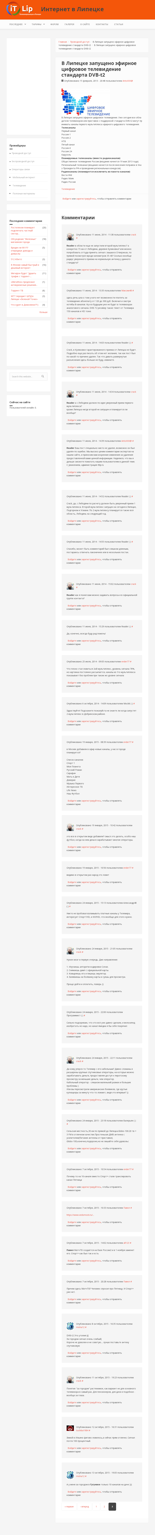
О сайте (85, 24)
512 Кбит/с (16, 259)
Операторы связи (21, 169)
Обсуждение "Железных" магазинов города (23, 240)
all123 (126, 1242)
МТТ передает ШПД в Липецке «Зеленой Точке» (24, 298)
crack (133, 234)
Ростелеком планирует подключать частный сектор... (23, 230)
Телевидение (19, 185)
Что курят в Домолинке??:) (24, 304)
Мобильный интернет (24, 177)
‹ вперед (84, 1506)
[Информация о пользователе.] (70, 236)
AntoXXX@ (128, 80)
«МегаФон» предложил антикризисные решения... (24, 283)
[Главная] (23, 8)
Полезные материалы (24, 193)
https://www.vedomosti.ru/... (80, 1214)
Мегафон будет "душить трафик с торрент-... (23, 275)
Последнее (14, 23)
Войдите (67, 198)
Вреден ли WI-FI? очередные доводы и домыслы (22, 250)
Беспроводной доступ (23, 161)
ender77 (125, 661)
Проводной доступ (21, 153)
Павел (127, 1207)
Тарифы (35, 23)
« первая (69, 1506)
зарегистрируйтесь (86, 198)
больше (44, 312)
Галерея (69, 24)
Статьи (118, 24)
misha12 (80, 1327)
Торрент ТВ (17, 290)
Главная (62, 41)
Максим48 (126, 290)
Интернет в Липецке (72, 9)
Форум (54, 24)
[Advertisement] (29, 86)
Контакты (102, 24)
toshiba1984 (82, 1430)
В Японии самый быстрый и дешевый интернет (25, 266)
